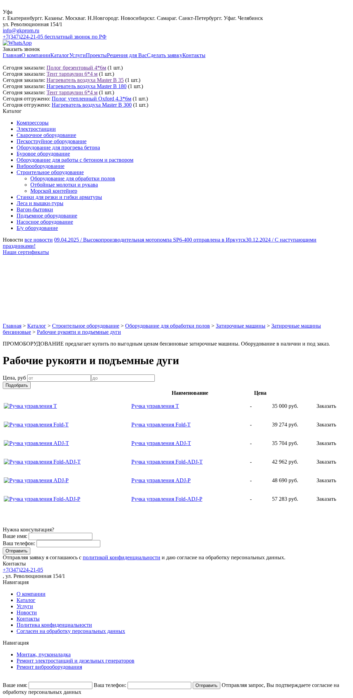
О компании (35, 55)
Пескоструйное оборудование (52, 141)
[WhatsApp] (17, 43)
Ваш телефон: (19, 543)
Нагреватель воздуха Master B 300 (92, 105)
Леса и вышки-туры (40, 203)
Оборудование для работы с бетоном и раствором (75, 160)
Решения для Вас (127, 55)
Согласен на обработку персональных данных (71, 631)
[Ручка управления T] (30, 406)
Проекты (96, 55)
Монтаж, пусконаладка (44, 654)
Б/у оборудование (37, 228)
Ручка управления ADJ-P (161, 480)
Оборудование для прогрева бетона (58, 147)
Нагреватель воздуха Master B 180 (87, 86)
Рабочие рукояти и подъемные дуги (79, 332)
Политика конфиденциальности (54, 625)
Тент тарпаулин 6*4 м (72, 74)
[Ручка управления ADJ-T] (36, 443)
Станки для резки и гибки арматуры (59, 197)
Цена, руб (14, 378)
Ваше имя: (15, 536)
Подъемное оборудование (47, 216)
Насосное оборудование (45, 222)
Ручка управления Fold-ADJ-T (167, 462)
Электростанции (36, 129)
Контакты (193, 55)
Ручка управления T (155, 406)
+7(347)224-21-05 (23, 570)
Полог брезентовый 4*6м (76, 68)
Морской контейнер (53, 191)
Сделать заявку (164, 55)
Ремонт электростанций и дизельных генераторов (75, 661)
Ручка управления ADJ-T (161, 443)
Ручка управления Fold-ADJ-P (166, 499)
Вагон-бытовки (35, 209)
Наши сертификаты (26, 252)
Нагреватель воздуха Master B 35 (85, 80)
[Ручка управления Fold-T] (36, 424)
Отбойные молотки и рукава (64, 185)
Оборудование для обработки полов (72, 178)
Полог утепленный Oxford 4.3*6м (91, 99)
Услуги (77, 55)
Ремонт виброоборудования (49, 667)
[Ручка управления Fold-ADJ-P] (42, 499)
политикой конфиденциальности (121, 557)
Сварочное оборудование (46, 135)
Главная (12, 55)
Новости (27, 612)
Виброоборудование (40, 166)
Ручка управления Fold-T (161, 424)
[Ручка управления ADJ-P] (36, 480)
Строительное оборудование (50, 172)
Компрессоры (33, 123)
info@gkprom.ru (21, 30)
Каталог (59, 55)
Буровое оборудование (43, 154)
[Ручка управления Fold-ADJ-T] (42, 462)
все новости (38, 240)
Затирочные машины (240, 326)
